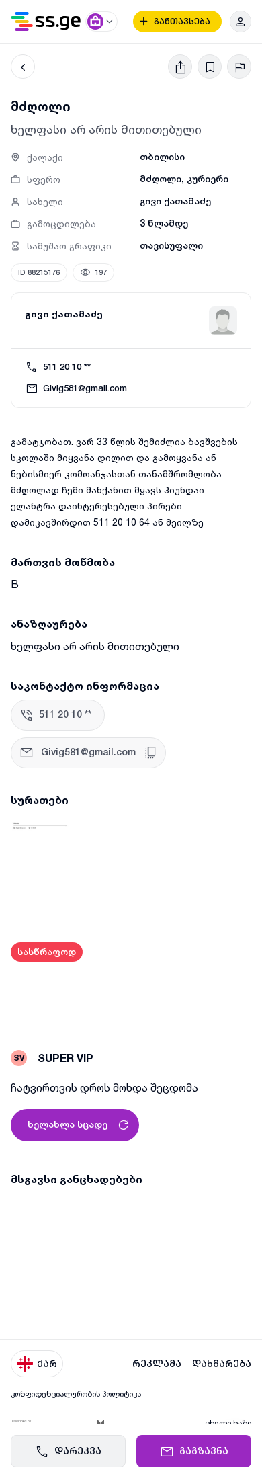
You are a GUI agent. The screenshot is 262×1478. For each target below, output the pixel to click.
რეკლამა (156, 1363)
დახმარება (221, 1363)
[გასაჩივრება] (239, 66)
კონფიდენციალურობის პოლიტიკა (76, 1394)
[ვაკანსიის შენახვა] (210, 66)
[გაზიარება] (180, 66)
